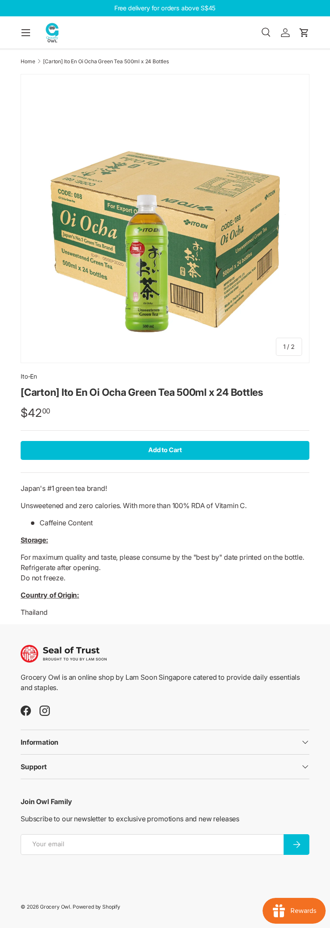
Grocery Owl (55, 906)
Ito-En (29, 376)
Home (28, 61)
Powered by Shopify (96, 906)
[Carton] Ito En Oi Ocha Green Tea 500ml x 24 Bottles (106, 61)
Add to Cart (165, 450)
